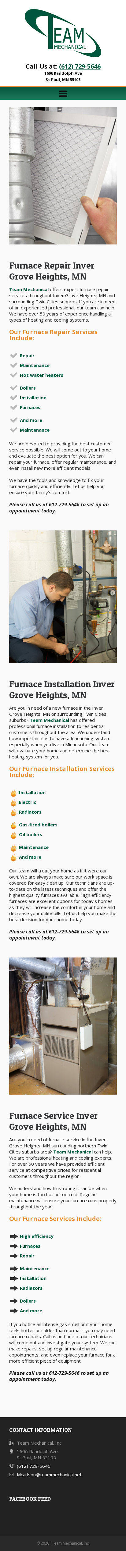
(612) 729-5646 (80, 66)
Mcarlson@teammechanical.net (49, 1474)
